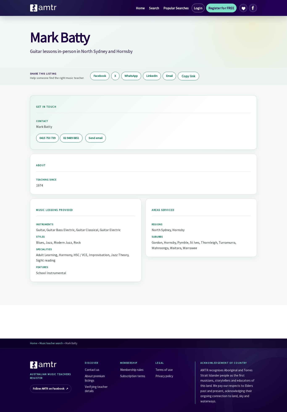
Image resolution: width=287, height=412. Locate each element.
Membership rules (132, 370)
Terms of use (164, 370)
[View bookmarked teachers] (243, 8)
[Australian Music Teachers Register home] (43, 8)
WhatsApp (131, 76)
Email (169, 76)
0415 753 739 (47, 138)
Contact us (92, 370)
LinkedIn (152, 76)
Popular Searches (176, 8)
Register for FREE (221, 8)
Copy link (188, 76)
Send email (96, 138)
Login (198, 8)
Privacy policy (164, 376)
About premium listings (95, 378)
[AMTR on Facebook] (253, 8)
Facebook (99, 76)
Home (140, 8)
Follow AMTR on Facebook (50, 388)
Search (154, 8)
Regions (157, 224)
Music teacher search (51, 343)
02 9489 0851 (71, 138)
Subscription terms (132, 376)
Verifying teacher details (96, 389)
